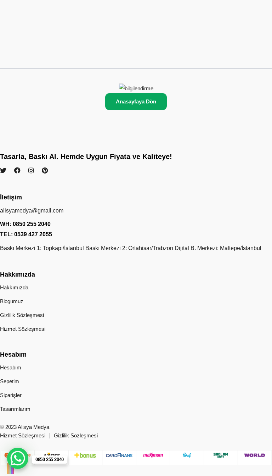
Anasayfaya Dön (136, 101)
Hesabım (10, 367)
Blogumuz (11, 301)
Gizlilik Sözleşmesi (22, 315)
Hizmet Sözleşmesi (22, 329)
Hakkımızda (14, 287)
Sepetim (9, 381)
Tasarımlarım (15, 409)
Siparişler (11, 395)
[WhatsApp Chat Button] (17, 458)
